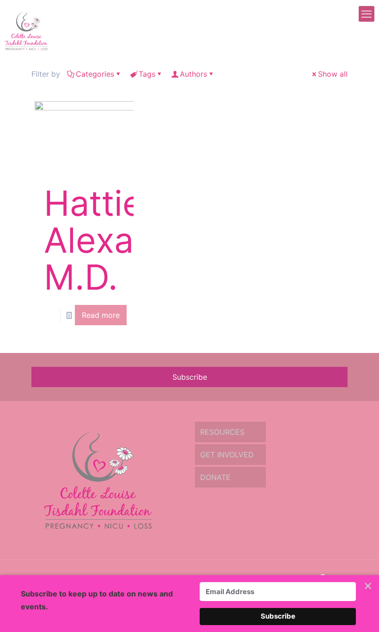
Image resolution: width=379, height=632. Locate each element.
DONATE (215, 477)
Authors (193, 74)
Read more (101, 315)
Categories (95, 74)
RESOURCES (222, 432)
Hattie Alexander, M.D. (130, 240)
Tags (147, 74)
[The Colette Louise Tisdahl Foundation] (26, 30)
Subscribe (189, 377)
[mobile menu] (366, 14)
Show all (333, 74)
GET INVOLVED (227, 454)
